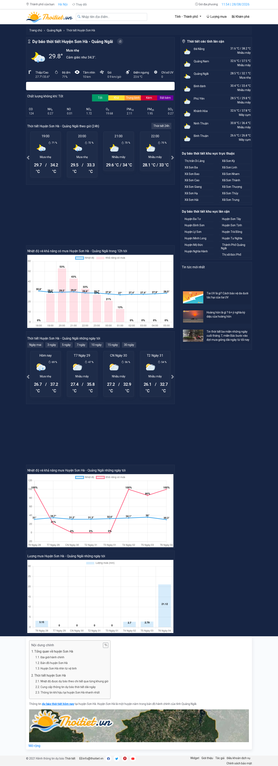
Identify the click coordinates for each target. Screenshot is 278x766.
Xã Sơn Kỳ (228, 161)
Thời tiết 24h (161, 125)
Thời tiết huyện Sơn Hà (50, 675)
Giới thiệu (207, 758)
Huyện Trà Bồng (232, 231)
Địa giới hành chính (52, 657)
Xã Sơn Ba (191, 167)
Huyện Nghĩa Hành (196, 251)
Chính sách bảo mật (239, 763)
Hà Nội (63, 4)
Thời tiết (70, 758)
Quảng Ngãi (54, 30)
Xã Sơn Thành (231, 180)
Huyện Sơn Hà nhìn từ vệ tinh (58, 668)
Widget (194, 758)
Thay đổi (81, 4)
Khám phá (242, 17)
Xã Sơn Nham (231, 174)
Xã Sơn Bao (192, 174)
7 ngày (81, 344)
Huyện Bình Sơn (195, 225)
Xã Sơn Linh (229, 167)
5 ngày (66, 344)
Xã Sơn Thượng (232, 186)
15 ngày (113, 344)
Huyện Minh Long (195, 238)
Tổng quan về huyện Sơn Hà (53, 651)
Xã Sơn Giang (193, 186)
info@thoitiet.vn (92, 758)
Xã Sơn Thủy (230, 193)
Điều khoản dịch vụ (238, 758)
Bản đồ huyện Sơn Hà (54, 663)
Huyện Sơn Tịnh (232, 225)
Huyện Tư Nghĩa (232, 238)
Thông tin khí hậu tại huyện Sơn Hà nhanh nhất (70, 692)
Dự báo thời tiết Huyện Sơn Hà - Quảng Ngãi (72, 41)
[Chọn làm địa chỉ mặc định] (120, 41)
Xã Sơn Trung (230, 199)
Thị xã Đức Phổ (231, 254)
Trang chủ (35, 30)
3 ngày (51, 344)
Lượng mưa (218, 17)
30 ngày (129, 344)
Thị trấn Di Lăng (195, 161)
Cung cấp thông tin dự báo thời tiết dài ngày (68, 687)
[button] (28, 158)
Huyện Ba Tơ (193, 219)
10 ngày (96, 344)
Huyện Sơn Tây (231, 219)
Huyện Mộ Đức (194, 244)
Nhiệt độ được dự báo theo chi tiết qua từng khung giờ (74, 681)
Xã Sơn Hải (191, 199)
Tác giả (219, 758)
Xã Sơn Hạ (191, 193)
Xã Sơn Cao (192, 180)
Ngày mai (35, 344)
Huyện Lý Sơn (193, 231)
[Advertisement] (100, 214)
